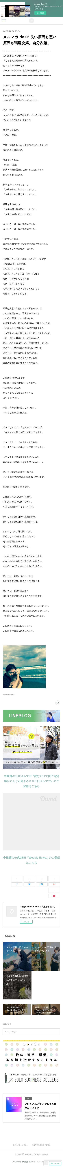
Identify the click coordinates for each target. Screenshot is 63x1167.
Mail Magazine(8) (9, 694)
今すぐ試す (40, 13)
